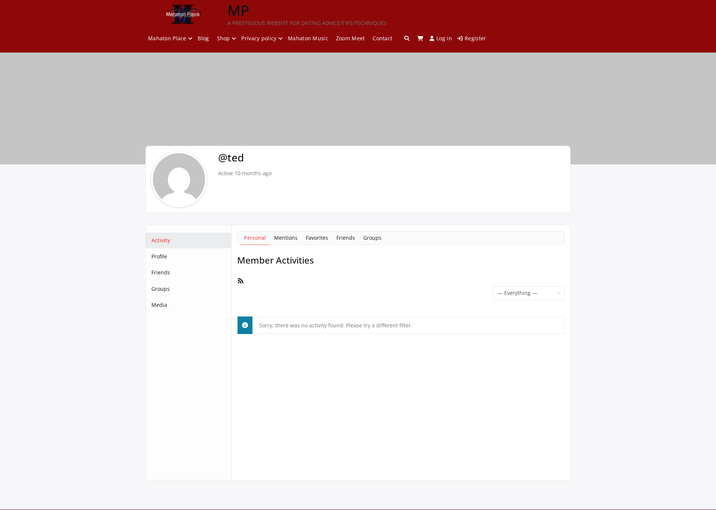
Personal (255, 237)
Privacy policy (258, 38)
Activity (160, 240)
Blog (203, 38)
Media (159, 304)
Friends (160, 272)
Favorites (317, 237)
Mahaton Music (308, 38)
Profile (159, 256)
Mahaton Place (167, 38)
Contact (382, 38)
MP (238, 10)
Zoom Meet (350, 38)
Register (475, 38)
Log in (444, 38)
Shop (223, 38)
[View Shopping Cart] (420, 38)
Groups (160, 288)
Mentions (286, 237)
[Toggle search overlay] (406, 38)
